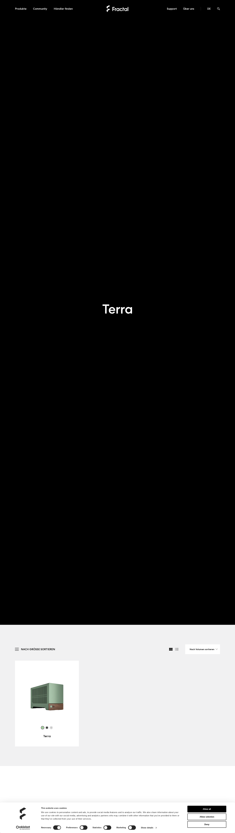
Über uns (188, 8)
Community (40, 8)
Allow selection (207, 817)
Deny (206, 824)
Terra (47, 736)
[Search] (218, 9)
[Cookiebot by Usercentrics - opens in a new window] (23, 828)
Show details (147, 827)
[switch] (83, 827)
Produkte (21, 8)
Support (172, 8)
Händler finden (63, 8)
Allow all (207, 809)
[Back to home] (117, 8)
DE (209, 8)
